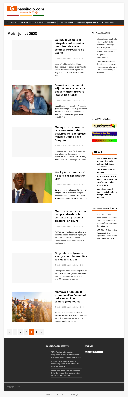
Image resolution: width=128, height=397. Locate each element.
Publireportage (66, 23)
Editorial (39, 23)
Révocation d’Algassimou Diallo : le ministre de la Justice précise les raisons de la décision (66, 354)
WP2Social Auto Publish (54, 395)
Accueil (14, 23)
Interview (51, 23)
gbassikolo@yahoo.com (87, 23)
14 (83, 100)
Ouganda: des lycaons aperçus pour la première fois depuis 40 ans (71, 256)
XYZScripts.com (76, 395)
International (108, 23)
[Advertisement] (94, 11)
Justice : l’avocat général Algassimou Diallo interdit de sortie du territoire (65, 364)
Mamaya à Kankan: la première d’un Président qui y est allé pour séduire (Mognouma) (70, 296)
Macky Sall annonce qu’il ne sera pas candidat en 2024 (70, 176)
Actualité (25, 23)
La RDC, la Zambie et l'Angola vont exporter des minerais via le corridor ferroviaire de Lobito (69, 46)
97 (83, 184)
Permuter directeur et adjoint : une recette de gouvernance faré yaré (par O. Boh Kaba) (70, 90)
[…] (60, 75)
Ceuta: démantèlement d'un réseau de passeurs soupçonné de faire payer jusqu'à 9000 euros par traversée (107, 67)
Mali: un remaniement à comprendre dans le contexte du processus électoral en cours (70, 215)
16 (83, 307)
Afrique (98, 152)
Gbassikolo (73, 58)
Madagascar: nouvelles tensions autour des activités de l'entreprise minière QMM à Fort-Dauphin (70, 133)
